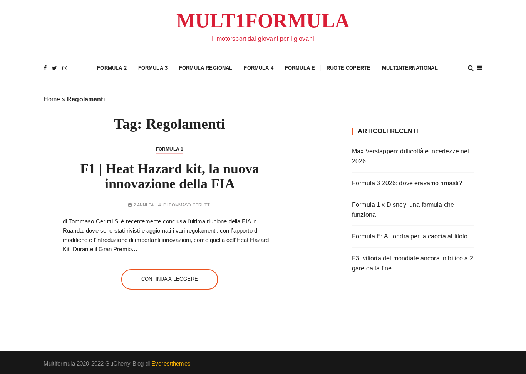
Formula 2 (111, 68)
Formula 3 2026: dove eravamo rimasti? (407, 183)
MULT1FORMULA (263, 21)
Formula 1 (169, 149)
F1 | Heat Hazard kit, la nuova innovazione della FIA (169, 176)
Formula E (300, 68)
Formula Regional (205, 68)
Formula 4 (258, 68)
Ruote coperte (348, 68)
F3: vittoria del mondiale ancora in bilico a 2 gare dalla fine (412, 263)
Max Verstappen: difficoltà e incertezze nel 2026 (410, 156)
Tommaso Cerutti (190, 205)
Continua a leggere (169, 279)
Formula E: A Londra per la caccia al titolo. (410, 236)
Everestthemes (171, 363)
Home (52, 99)
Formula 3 (153, 68)
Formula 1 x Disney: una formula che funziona (403, 209)
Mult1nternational (410, 68)
